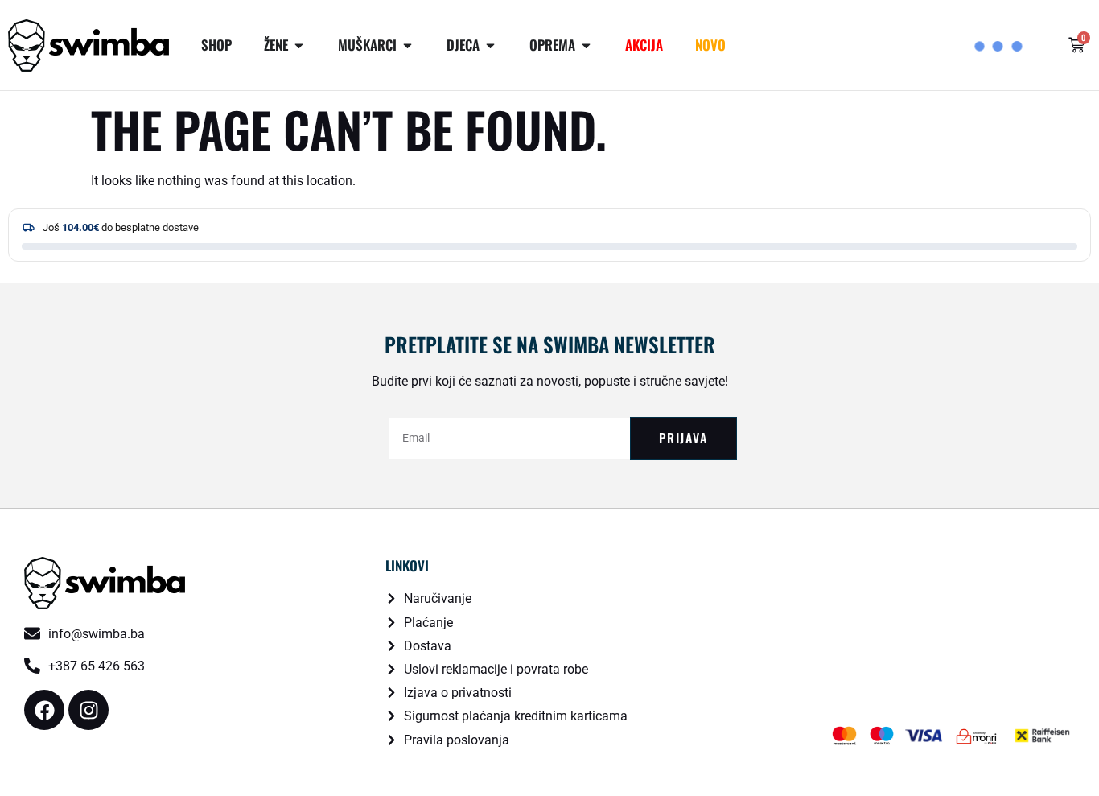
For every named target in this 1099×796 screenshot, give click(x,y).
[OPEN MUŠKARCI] (407, 45)
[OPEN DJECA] (490, 45)
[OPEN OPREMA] (586, 45)
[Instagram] (88, 710)
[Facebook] (44, 710)
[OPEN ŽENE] (299, 45)
